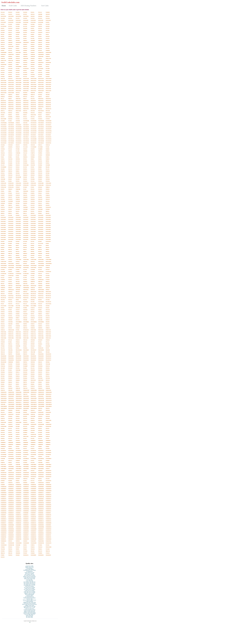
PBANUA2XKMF (26, 84)
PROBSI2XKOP (40, 412)
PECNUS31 (18, 165)
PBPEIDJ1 (17, 112)
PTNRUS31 (48, 462)
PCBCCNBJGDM (48, 126)
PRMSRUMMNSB (19, 406)
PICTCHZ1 (32, 241)
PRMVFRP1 (3, 410)
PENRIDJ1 (17, 171)
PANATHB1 (40, 44)
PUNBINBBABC (18, 484)
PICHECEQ (25, 215)
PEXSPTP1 (2, 189)
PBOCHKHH (3, 112)
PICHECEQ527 (33, 233)
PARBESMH (25, 54)
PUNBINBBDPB (3, 504)
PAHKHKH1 (40, 32)
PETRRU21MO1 (41, 183)
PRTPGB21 (3, 428)
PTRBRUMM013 (18, 466)
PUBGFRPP (18, 478)
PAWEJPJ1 (18, 76)
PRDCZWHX (25, 370)
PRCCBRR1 (3, 368)
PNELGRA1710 (40, 297)
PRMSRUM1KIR (48, 396)
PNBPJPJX (3, 291)
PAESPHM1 (25, 28)
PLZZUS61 (10, 281)
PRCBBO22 (33, 364)
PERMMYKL (40, 177)
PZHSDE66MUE (33, 555)
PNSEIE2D (40, 299)
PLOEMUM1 (3, 279)
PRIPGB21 (47, 384)
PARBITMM (10, 58)
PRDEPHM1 (33, 370)
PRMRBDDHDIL (48, 390)
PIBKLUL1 (25, 213)
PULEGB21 (40, 480)
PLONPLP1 (10, 279)
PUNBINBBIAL (18, 512)
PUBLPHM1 (33, 478)
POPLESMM (40, 319)
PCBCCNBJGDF (26, 126)
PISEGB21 (47, 255)
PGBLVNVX (25, 195)
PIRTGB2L (25, 255)
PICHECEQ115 (40, 219)
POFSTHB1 (33, 311)
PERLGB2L (25, 177)
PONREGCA (33, 317)
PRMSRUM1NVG (26, 398)
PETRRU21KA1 (11, 183)
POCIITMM (25, 307)
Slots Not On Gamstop (29, 573)
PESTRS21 (17, 181)
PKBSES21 (18, 263)
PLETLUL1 (47, 273)
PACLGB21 (10, 24)
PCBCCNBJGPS (48, 128)
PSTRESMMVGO (41, 458)
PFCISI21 (24, 189)
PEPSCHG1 (40, 173)
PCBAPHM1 (18, 120)
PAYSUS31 (40, 76)
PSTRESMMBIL (18, 458)
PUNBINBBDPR (18, 504)
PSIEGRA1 (10, 446)
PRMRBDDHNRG (11, 394)
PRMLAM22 (10, 390)
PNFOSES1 (10, 299)
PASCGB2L (18, 68)
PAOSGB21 (33, 48)
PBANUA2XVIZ (25, 90)
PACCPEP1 (18, 18)
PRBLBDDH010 (3, 358)
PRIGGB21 (2, 384)
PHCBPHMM (10, 201)
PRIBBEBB (18, 380)
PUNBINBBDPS (26, 504)
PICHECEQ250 (48, 221)
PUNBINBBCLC (3, 496)
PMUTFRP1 (48, 283)
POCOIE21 (47, 307)
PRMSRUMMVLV (26, 408)
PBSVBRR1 (10, 116)
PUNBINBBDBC (41, 498)
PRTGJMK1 (18, 426)
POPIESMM (25, 319)
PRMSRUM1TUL (3, 402)
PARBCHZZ (10, 52)
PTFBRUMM (40, 462)
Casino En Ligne (29, 595)
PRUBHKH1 (25, 428)
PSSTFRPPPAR (25, 454)
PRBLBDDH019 (18, 360)
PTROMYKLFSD (18, 470)
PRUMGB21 (3, 430)
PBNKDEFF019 (48, 100)
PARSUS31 (48, 64)
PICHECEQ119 (18, 221)
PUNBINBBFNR (48, 506)
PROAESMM (18, 412)
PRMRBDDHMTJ (4, 394)
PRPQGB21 (10, 420)
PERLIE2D (32, 177)
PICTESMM (3, 243)
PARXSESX (40, 66)
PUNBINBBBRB (18, 492)
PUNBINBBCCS (26, 494)
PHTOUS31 (33, 209)
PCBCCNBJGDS (11, 128)
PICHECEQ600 (10, 239)
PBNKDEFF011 (40, 98)
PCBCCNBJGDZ (33, 128)
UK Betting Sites (29, 571)
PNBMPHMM (18, 287)
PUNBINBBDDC (26, 500)
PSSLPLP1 (25, 448)
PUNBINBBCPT (11, 498)
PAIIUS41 (47, 34)
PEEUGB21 (3, 169)
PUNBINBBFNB (41, 506)
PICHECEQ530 (3, 235)
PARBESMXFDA (41, 54)
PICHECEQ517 (10, 231)
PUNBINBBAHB (26, 484)
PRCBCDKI (40, 364)
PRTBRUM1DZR (26, 424)
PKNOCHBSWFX (41, 265)
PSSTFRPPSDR (3, 456)
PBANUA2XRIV (33, 88)
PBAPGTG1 (18, 92)
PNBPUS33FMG (41, 291)
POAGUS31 (3, 301)
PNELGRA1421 (3, 297)
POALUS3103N (33, 303)
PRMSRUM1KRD (4, 398)
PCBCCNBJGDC (11, 126)
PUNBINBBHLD (48, 510)
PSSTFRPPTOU (18, 456)
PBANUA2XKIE (18, 84)
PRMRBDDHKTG (41, 392)
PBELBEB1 (48, 94)
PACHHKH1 (48, 18)
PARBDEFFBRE (48, 52)
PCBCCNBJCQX (48, 122)
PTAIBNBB (47, 460)
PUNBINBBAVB (26, 486)
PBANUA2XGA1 (26, 80)
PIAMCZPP (25, 211)
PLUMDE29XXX (41, 279)
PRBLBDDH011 (11, 358)
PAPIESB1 (2, 50)
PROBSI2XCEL (33, 412)
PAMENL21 (25, 40)
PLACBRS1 (3, 269)
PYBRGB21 (33, 553)
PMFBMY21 (48, 281)
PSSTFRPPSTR (10, 456)
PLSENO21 (25, 279)
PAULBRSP (25, 74)
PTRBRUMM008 (41, 464)
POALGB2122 (25, 301)
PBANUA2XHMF (18, 82)
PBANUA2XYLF (33, 90)
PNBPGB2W (18, 289)
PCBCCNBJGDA (4, 126)
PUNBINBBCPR (48, 496)
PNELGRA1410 (48, 295)
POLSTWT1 (25, 315)
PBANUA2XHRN (26, 82)
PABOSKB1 (40, 16)
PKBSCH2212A (41, 261)
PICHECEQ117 (3, 221)
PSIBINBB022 (40, 444)
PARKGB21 (25, 64)
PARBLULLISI (10, 60)
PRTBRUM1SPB (48, 424)
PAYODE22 (32, 76)
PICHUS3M (10, 241)
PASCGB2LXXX (26, 68)
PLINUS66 (10, 277)
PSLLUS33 (32, 446)
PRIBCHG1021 (33, 380)
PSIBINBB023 (48, 444)
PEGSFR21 (18, 169)
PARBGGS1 (18, 56)
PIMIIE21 (17, 249)
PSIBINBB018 (10, 444)
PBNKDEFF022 (18, 102)
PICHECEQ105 (18, 217)
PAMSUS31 (40, 42)
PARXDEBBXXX (18, 66)
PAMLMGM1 (33, 40)
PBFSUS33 (25, 96)
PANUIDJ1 (17, 48)
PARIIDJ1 (17, 64)
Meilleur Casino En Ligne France (29, 576)
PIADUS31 (10, 211)
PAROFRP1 (33, 64)
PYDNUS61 (48, 553)
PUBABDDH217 (33, 476)
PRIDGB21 (40, 382)
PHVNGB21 (48, 209)
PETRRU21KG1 (18, 183)
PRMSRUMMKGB (49, 404)
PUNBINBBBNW (48, 490)
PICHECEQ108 (40, 217)
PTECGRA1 (33, 462)
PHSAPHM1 (18, 207)
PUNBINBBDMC (11, 502)
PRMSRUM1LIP (11, 398)
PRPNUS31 (3, 420)
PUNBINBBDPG (11, 504)
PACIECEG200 (25, 20)
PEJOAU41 (33, 169)
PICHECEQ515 (48, 229)
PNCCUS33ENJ (26, 293)
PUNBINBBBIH (10, 490)
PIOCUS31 (17, 251)
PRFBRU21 (18, 376)
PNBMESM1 (40, 285)
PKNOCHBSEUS (26, 265)
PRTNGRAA (40, 426)
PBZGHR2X (10, 118)
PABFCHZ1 (33, 14)
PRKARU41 (48, 386)
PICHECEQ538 (10, 237)
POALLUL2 (18, 303)
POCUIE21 (10, 309)
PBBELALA (48, 92)
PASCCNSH (10, 68)
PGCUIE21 (40, 195)
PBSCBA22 (33, 112)
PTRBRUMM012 (11, 466)
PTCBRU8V (25, 462)
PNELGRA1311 (33, 295)
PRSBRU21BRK (48, 420)
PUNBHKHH (48, 482)
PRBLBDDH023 (48, 360)
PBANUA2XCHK (26, 78)
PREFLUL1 (47, 372)
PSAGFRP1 (40, 434)
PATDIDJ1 (32, 72)
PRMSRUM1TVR (11, 402)
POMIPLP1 (17, 317)
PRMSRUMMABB (11, 404)
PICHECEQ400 (25, 225)
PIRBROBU (33, 253)
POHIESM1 (17, 313)
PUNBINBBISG (48, 512)
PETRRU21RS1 (25, 185)
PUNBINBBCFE (33, 494)
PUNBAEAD (10, 482)
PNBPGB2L (3, 289)
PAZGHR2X (48, 76)
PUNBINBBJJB (40, 514)
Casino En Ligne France (29, 608)
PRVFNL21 (10, 432)
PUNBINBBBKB (18, 490)
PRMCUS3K (25, 388)
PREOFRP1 (40, 374)
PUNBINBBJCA (18, 514)
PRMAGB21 (10, 388)
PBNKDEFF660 (33, 106)
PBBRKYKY (33, 94)
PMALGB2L (18, 281)
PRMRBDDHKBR (26, 392)
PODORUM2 (25, 309)
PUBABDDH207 (41, 474)
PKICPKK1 (25, 263)
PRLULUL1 (3, 388)
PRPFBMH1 (48, 418)
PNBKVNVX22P (33, 285)
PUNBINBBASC (11, 486)
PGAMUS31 (18, 195)
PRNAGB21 (18, 410)
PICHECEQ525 (18, 233)
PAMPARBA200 (26, 42)
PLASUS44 (25, 269)
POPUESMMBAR (19, 321)
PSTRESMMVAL (33, 458)
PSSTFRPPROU (41, 454)
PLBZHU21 (10, 271)
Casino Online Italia (29, 580)
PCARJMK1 (3, 120)
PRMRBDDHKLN (33, 392)
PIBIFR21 (17, 213)
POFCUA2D (48, 309)
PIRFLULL (10, 255)
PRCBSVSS (48, 366)
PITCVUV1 (25, 257)
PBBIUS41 (17, 94)
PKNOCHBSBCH (41, 263)
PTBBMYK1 (3, 462)
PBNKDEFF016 (25, 100)
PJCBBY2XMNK (48, 259)
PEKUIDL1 (40, 169)
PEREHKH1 (40, 175)
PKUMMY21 (48, 267)
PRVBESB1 (40, 430)
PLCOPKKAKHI (18, 273)
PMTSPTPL (32, 283)
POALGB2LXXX (48, 301)
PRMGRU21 (40, 388)
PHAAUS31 (33, 197)
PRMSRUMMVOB (34, 408)
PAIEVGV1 (25, 34)
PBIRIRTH (10, 98)
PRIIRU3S (17, 384)
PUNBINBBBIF (3, 490)
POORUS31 (48, 317)
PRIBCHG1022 (40, 380)
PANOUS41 (10, 48)
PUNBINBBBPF (11, 492)
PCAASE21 (18, 118)
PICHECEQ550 (40, 237)
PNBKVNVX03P (18, 285)
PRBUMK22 (3, 364)
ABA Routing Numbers (28, 6)
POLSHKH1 (18, 315)
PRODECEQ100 (41, 414)
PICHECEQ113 (25, 219)
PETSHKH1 (25, 187)
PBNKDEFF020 (3, 102)
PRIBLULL (17, 382)
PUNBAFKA (18, 482)
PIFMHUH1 (2, 247)
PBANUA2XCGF (18, 78)
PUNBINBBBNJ (33, 490)
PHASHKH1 (10, 199)
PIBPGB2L (40, 213)
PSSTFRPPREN (33, 454)
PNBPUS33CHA (33, 291)
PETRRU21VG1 (48, 185)
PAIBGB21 (10, 34)
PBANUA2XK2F (41, 82)
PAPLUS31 (10, 50)
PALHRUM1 (18, 38)
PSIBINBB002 (33, 440)
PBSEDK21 (40, 112)
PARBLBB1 (33, 58)
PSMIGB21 (40, 446)
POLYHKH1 (48, 315)
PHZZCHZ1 (3, 211)
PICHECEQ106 (25, 217)
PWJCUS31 (40, 551)
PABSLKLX (48, 16)
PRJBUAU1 (33, 386)
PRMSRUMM (3, 404)
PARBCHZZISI (18, 52)
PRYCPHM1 (3, 434)
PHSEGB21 (40, 207)
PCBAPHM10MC (33, 120)
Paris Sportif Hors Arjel (29, 596)
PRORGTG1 (3, 418)
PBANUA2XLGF (3, 86)
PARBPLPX (40, 60)
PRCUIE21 (10, 370)
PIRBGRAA (25, 253)
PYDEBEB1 (40, 553)
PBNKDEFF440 (3, 106)
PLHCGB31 (48, 275)
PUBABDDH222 (3, 478)
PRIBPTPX (25, 382)
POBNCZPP (10, 307)
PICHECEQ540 (25, 237)
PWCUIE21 (32, 551)
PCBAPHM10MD (41, 120)
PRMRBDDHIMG (18, 392)
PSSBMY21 (10, 448)
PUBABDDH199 (33, 472)
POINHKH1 (40, 313)
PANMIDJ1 (47, 46)
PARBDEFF (33, 52)
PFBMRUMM (18, 189)
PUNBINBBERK (33, 506)
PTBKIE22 (10, 462)
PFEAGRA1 (40, 189)
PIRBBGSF (2, 253)
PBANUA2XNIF (48, 86)
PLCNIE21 (25, 271)
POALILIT (2, 303)
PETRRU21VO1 (11, 187)
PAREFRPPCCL (41, 62)
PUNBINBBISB (40, 512)
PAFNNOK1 (33, 30)
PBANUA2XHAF (11, 82)
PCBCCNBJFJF (18, 124)
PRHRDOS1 (3, 380)
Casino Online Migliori (29, 569)
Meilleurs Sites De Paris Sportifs (29, 597)
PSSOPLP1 (32, 448)
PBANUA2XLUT (11, 86)
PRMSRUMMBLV (26, 404)
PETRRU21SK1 (33, 185)
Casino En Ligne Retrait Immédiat (29, 612)
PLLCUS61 (32, 277)
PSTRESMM (3, 458)
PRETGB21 (3, 376)
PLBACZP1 (48, 269)
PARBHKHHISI (40, 56)
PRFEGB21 (25, 376)
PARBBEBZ (48, 50)
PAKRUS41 (3, 38)
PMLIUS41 (2, 283)
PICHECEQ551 (48, 237)
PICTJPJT (25, 243)
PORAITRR (47, 321)
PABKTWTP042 (25, 16)
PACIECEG (2, 20)
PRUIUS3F (47, 428)
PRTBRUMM (10, 426)
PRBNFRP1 (18, 362)
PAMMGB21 (40, 40)
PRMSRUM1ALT (33, 394)
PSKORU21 (25, 446)
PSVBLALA (10, 460)
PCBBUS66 (18, 122)
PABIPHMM (40, 14)
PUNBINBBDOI (48, 502)
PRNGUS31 (33, 410)
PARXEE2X (25, 66)
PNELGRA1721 (48, 297)
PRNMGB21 (10, 412)
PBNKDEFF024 (33, 102)
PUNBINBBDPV (33, 504)
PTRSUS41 (32, 470)
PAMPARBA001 (18, 42)
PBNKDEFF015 (18, 100)
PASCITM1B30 (40, 68)
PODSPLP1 (33, 309)
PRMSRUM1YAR (48, 402)
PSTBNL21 (32, 456)
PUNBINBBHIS (40, 510)
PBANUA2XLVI (18, 86)
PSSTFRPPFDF (10, 452)
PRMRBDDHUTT (18, 394)
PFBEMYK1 (10, 189)
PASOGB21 (48, 70)
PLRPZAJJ (17, 279)
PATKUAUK (40, 72)
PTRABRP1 (10, 464)
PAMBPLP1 (10, 40)
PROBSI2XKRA (48, 412)
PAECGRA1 (10, 28)
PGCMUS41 (33, 195)
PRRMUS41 (33, 420)
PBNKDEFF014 (10, 100)
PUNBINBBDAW (26, 498)
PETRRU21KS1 (33, 183)
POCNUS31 (40, 307)
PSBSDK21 (3, 438)
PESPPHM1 (48, 179)
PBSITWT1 (17, 114)
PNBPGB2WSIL (25, 289)
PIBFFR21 (10, 213)
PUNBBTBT (25, 482)
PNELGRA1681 (33, 297)
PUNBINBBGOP (41, 508)
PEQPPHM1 (3, 175)
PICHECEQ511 (18, 229)
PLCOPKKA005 (3, 273)
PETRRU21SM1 (41, 185)
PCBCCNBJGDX (26, 128)
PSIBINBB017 (3, 444)
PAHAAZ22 (33, 32)
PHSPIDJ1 (10, 209)
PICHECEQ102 (48, 215)
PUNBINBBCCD (11, 494)
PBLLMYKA (33, 98)
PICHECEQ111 (10, 219)
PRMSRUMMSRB (4, 408)
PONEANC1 (25, 317)
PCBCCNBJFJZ (48, 124)
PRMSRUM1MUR (19, 398)
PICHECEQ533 (25, 235)
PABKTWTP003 (3, 16)
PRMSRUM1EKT (11, 396)
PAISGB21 (32, 36)
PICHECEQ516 (3, 231)
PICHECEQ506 (33, 227)
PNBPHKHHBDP (41, 289)
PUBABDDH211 (3, 476)
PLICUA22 (2, 277)
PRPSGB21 (18, 420)
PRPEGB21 (40, 418)
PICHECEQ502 (3, 227)
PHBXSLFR (48, 199)
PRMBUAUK (18, 388)
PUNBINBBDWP (26, 506)
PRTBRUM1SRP (3, 426)
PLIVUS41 (17, 277)
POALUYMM (18, 305)
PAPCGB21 (48, 48)
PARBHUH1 (48, 56)
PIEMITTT (17, 245)
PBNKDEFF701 (48, 106)
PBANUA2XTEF (11, 90)
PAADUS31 (10, 12)
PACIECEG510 (10, 22)
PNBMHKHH (3, 287)
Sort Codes (45, 6)
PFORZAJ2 (3, 193)
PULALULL (32, 480)
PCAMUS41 (40, 118)
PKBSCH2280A (3, 263)
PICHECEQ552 (3, 239)
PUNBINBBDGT (33, 500)
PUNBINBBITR (3, 514)
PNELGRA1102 (33, 293)
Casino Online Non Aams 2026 (29, 606)
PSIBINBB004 (48, 440)
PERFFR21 (47, 175)
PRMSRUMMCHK (34, 404)
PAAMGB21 (48, 12)
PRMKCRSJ (3, 390)
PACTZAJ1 (10, 26)
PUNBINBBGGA (11, 508)
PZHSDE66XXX (48, 555)
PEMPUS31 (10, 171)
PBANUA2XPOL (26, 88)
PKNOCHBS (33, 263)
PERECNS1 (33, 175)
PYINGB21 (2, 555)
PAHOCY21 (48, 32)
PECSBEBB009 (3, 167)
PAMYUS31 (3, 44)
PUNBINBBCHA (41, 494)
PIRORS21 (17, 255)
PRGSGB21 (25, 378)
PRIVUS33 (25, 386)
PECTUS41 (25, 167)
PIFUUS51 (17, 247)
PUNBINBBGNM (33, 508)
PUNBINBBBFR (33, 488)
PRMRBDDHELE (3, 392)
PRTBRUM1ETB (33, 424)
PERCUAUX (18, 175)
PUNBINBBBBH (41, 486)
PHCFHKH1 (25, 201)
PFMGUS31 (40, 191)
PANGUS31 (25, 46)
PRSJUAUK (40, 422)
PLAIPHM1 (17, 269)
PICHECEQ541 (33, 237)
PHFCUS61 (40, 201)
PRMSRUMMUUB (11, 408)
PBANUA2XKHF (11, 84)
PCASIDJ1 (10, 120)
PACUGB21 (18, 26)
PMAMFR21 (25, 281)
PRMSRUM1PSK (3, 400)
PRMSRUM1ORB (33, 398)
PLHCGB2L (40, 275)
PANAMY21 (25, 44)
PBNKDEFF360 (33, 104)
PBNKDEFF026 (48, 102)
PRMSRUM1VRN (41, 402)
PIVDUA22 (32, 257)
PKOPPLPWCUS (3, 267)
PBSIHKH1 (10, 114)
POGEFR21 (3, 313)
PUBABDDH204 (18, 474)
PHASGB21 (3, 199)
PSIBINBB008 (25, 442)
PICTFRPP (10, 243)
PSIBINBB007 (18, 442)
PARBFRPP (48, 54)
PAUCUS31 (18, 74)
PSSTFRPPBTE (18, 450)
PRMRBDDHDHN (41, 390)
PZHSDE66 (18, 555)
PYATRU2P (25, 553)
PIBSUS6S (47, 213)
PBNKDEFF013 (3, 100)
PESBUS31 (25, 179)
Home (4, 6)
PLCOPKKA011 (11, 273)
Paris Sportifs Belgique (29, 594)
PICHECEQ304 (33, 223)
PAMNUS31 (48, 40)
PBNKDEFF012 (48, 98)
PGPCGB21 (18, 197)
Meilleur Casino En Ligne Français (29, 600)
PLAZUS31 (40, 269)
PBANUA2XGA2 (33, 80)
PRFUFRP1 (3, 378)
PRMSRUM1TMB (41, 400)
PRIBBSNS (25, 380)
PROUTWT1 (18, 418)
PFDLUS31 (32, 189)
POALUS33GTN (3, 305)
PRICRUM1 (33, 382)
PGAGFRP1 (10, 195)
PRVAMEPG (25, 430)
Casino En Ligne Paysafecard (29, 610)
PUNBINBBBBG (33, 486)
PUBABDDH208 (48, 474)
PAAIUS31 (32, 12)
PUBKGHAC (25, 478)
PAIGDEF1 (32, 34)
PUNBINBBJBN (11, 514)
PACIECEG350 (40, 20)
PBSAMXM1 (25, 112)
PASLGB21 (32, 70)
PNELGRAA (3, 299)
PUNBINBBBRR (26, 492)
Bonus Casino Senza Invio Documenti (29, 604)
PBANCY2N (3, 78)
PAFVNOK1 (3, 32)
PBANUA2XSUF (3, 90)
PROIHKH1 (18, 416)
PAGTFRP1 (25, 32)
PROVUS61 (25, 418)
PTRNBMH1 (3, 470)
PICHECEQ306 (48, 223)
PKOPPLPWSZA (33, 267)
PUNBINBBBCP (3, 488)
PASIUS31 (25, 70)
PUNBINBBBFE (26, 488)
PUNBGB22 (33, 482)
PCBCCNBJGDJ (41, 126)
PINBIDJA (47, 249)
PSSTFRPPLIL (25, 452)
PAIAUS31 (2, 34)
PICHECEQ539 (18, 237)
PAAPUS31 (3, 14)
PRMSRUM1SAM (19, 400)
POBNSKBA (18, 307)
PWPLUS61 (10, 553)
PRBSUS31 (40, 362)
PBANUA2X (10, 78)
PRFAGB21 (10, 376)
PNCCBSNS (10, 293)
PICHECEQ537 (3, 237)
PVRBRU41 (10, 551)
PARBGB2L (3, 56)
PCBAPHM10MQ (3, 122)
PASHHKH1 (18, 70)
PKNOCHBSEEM (4, 265)
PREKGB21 (10, 374)
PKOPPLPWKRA (11, 267)
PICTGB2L (17, 243)
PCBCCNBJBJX (41, 122)
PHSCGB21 (33, 207)
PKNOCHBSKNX (33, 265)
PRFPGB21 (33, 376)
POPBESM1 (10, 319)
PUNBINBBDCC (3, 500)
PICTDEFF (40, 241)
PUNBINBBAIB (33, 484)
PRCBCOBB (48, 364)
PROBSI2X (25, 412)
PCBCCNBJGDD (18, 126)
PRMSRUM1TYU (18, 402)
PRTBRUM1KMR (41, 424)
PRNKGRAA (48, 410)
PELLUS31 (47, 169)
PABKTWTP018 (18, 16)
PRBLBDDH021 (33, 360)
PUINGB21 (17, 480)
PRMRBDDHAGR (26, 390)
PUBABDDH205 (26, 474)
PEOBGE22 (48, 171)
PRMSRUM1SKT (26, 400)
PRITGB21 (10, 386)
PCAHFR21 (33, 118)
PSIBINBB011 (48, 442)
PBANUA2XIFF (33, 82)
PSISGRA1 (17, 446)
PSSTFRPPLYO (40, 452)
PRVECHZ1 (3, 432)
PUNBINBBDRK (48, 504)
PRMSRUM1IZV (40, 396)
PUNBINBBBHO (48, 488)
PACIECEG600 (18, 22)
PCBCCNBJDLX (3, 124)
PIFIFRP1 (47, 245)
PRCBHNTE (10, 366)
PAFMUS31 (25, 30)
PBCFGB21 (40, 94)
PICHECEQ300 (18, 223)
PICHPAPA (2, 241)
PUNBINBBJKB (48, 514)
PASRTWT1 (10, 72)
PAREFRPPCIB (48, 62)
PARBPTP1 (48, 60)
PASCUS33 (3, 70)
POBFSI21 (2, 307)
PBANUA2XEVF (11, 80)
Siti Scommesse (29, 568)
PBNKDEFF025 (40, 102)
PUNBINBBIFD (33, 512)
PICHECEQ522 (48, 231)
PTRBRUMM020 (3, 468)
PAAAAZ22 (3, 12)
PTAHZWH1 (40, 460)
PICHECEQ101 (40, 215)
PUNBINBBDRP (3, 506)
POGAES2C (48, 311)
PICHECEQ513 (33, 229)
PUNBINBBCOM (41, 496)
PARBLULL (40, 58)
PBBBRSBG (33, 92)
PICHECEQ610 (25, 239)
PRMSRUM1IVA (33, 396)
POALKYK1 (10, 303)
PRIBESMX (3, 382)
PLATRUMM (33, 269)
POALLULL (25, 303)
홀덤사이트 (35, 2)
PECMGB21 (10, 165)
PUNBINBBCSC (18, 498)
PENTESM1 (33, 171)
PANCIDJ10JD (10, 46)
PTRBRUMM (18, 464)
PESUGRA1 (25, 181)
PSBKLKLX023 (33, 436)
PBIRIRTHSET (18, 98)
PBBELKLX (3, 94)
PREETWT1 (40, 372)
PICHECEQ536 (48, 235)
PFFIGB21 (2, 191)
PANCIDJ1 (2, 46)
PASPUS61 (3, 72)
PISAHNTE (32, 255)
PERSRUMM (3, 179)
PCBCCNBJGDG (33, 126)
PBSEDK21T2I (48, 112)
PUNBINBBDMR (18, 502)
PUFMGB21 (3, 480)
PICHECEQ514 (40, 229)
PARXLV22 (32, 66)
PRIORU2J (40, 384)
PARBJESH (18, 58)
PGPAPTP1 (10, 197)
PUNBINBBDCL (18, 500)
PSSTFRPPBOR (11, 450)
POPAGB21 (3, 319)
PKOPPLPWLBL (18, 267)
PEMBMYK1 (3, 171)
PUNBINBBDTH (18, 506)
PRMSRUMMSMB (41, 406)
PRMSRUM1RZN (11, 400)
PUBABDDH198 (26, 472)
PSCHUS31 (10, 438)
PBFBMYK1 (3, 96)
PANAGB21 (10, 44)
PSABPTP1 (18, 434)
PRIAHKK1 (10, 380)
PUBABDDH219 (41, 476)
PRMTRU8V (40, 408)
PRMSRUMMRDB (34, 406)
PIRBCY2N (10, 253)
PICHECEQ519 (25, 231)
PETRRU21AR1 (3, 183)
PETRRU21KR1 (26, 183)
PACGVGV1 (40, 18)
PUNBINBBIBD (25, 512)
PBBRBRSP (25, 94)
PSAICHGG (48, 434)
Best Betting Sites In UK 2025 (29, 585)
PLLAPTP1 (25, 277)
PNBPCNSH (48, 287)
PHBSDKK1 (33, 199)
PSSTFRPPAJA (3, 450)
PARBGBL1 (10, 56)
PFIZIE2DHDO (25, 191)
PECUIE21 (32, 167)
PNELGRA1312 (40, 295)
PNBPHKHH (33, 289)
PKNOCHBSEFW (11, 265)
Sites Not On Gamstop (29, 586)
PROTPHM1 (10, 418)
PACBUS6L (10, 18)
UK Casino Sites (29, 579)
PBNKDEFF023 (25, 102)
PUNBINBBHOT (11, 512)
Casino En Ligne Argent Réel (29, 614)
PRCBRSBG (40, 366)
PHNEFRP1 (40, 205)
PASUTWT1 (25, 72)
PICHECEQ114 (33, 219)
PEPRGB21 (33, 173)
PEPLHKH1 (25, 173)
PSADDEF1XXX (33, 434)
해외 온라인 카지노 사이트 (29, 607)
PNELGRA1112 (10, 295)
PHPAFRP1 (48, 205)
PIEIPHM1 (10, 245)
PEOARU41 (40, 171)
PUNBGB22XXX (41, 482)
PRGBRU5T (10, 378)
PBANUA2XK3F (48, 82)
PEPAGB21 (10, 173)
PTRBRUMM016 (41, 466)
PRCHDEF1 (18, 368)
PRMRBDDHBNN (34, 390)
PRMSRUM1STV (33, 400)
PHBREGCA (25, 199)
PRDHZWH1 (40, 370)
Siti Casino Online (29, 616)
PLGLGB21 (32, 275)
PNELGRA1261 (18, 295)
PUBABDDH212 (11, 476)
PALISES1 (25, 38)
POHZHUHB (25, 313)
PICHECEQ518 (18, 231)
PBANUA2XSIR (48, 88)
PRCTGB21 (3, 370)
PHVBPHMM (40, 209)
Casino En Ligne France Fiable (29, 609)
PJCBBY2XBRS (18, 259)
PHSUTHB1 (18, 209)
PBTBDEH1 (18, 116)
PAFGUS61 (10, 30)
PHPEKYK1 (3, 207)
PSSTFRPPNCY (11, 454)
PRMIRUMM (48, 388)
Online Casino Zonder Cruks (29, 578)
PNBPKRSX (10, 291)
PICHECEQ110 (3, 219)
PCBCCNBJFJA (11, 124)
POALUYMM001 (26, 305)
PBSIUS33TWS (33, 114)
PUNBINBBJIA (33, 514)
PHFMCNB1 (3, 203)
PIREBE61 (2, 255)
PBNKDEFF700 (40, 106)
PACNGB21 (25, 24)
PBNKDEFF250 (25, 104)
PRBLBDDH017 (3, 360)
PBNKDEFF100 (3, 104)
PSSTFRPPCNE (48, 450)
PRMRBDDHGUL (11, 392)
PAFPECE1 (40, 30)
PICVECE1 (2, 245)
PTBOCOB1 (18, 462)
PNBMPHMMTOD (26, 287)
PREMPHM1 (25, 374)
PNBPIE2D (47, 289)
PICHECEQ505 (25, 227)
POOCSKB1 (40, 317)
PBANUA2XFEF (18, 80)
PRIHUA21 (10, 384)
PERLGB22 (10, 177)
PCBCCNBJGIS (41, 128)
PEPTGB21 (47, 173)
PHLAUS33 (33, 205)
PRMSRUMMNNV (11, 406)
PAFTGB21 (47, 30)
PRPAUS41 (33, 418)
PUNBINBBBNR (41, 490)
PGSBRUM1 (25, 197)
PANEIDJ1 (17, 46)
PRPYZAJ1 (25, 420)
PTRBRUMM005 (33, 464)
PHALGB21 (40, 197)
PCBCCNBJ (25, 122)
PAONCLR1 (25, 48)
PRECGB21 (25, 372)
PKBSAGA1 (25, 261)
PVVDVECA (18, 551)
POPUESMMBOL (26, 321)
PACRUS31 (40, 24)
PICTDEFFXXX (48, 241)
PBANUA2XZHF (48, 90)
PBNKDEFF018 (40, 100)
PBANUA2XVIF (18, 90)
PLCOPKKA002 (48, 271)
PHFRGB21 (10, 203)
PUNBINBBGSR (3, 510)
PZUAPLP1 (3, 557)
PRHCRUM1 (40, 378)
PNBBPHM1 (3, 285)
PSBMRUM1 (40, 436)
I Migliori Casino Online (29, 605)
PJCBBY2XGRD (33, 259)
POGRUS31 (10, 313)
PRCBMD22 (18, 366)
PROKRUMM (33, 416)
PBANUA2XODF (11, 88)
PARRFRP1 (40, 64)
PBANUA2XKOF (33, 84)
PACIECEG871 (33, 22)
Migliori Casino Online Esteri (29, 611)
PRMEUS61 (33, 388)
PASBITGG (2, 68)
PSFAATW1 (3, 440)
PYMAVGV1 (10, 555)
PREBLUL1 (18, 372)
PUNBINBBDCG (11, 500)
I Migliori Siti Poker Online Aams (29, 602)
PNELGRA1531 (10, 297)
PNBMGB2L (48, 285)
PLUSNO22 (48, 279)
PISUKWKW (18, 257)
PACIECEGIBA (40, 22)
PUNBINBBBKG (26, 490)
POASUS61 (40, 305)
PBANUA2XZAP (41, 90)
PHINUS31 (17, 205)
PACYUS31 (25, 26)
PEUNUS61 (40, 187)
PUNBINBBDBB (33, 498)
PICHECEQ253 (3, 223)
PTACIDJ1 (32, 460)
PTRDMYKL (48, 468)
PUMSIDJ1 (2, 482)
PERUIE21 (10, 179)
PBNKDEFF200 (10, 104)
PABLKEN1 (33, 16)
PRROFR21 (40, 420)
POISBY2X (47, 313)
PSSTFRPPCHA (33, 450)
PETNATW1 (48, 181)
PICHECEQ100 (33, 215)
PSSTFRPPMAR (48, 452)
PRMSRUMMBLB (19, 404)
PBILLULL (2, 98)
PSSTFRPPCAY (25, 450)
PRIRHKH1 (3, 386)
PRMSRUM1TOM (48, 400)
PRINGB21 (32, 384)
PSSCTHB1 (18, 448)
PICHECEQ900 (48, 239)
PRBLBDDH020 (26, 360)
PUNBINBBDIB (40, 500)
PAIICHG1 (40, 34)
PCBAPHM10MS (11, 122)
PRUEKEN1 (33, 428)
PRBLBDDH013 (26, 358)
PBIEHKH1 (47, 96)
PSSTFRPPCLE (40, 450)
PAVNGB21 (3, 76)
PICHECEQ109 (48, 217)
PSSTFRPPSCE (48, 454)
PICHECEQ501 (48, 225)
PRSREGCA (10, 424)
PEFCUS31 (10, 169)
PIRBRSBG (40, 253)
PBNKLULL (3, 110)
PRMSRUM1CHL (48, 394)
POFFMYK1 (3, 311)
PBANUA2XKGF (3, 84)
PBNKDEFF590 (18, 106)
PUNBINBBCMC (18, 496)
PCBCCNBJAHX (33, 122)
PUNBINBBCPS (3, 498)
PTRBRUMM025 (41, 468)
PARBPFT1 (32, 60)
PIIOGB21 (39, 247)
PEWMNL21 (48, 187)
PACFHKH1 (33, 18)
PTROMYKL (10, 470)
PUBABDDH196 (11, 472)
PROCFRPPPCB (26, 414)
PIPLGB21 (40, 251)
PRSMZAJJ (48, 422)
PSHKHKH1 (18, 440)
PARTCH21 (3, 66)
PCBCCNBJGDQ (4, 128)
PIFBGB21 (32, 245)
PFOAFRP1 (48, 191)
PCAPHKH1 (48, 118)
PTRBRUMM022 (18, 468)
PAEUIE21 (32, 28)
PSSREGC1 (40, 448)
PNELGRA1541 (18, 297)
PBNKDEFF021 (10, 102)
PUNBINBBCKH (48, 494)
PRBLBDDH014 (33, 358)
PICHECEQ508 (48, 227)
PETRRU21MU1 (48, 183)
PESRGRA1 (3, 181)
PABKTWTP (48, 14)
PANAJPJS (18, 44)
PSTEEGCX (40, 456)
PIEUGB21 (25, 245)
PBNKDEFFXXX (33, 108)
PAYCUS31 (25, 76)
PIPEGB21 (32, 251)
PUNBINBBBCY (11, 488)
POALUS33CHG (48, 303)
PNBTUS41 (3, 293)
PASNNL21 (40, 70)
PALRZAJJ (40, 38)
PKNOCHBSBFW (48, 263)
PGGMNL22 (48, 195)
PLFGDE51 (2, 275)
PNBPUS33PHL (48, 291)
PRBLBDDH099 (3, 362)
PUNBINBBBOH (3, 492)
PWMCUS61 (48, 551)
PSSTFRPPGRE (18, 452)
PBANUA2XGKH (41, 80)
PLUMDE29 (33, 279)
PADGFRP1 (48, 26)
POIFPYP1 (32, 313)
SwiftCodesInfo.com (10, 2)
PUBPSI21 (40, 478)
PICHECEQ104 (10, 217)
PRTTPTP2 (17, 428)
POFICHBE (10, 311)
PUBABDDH (40, 470)
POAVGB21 (48, 305)
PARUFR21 (10, 66)
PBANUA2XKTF (48, 84)
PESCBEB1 (33, 179)
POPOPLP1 (48, 319)
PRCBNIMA (33, 366)
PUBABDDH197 (18, 472)
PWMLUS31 (3, 553)
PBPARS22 (10, 112)
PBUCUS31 (33, 116)
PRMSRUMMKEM (41, 404)
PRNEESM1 (25, 410)
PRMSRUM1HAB (19, 396)
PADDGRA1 (33, 26)
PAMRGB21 (33, 42)
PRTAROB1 (18, 424)
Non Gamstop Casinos (54, 2)
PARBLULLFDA (48, 58)
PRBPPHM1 (33, 362)
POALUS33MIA (10, 305)
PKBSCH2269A (48, 261)
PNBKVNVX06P (26, 285)
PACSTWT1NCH (3, 26)
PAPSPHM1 (33, 50)
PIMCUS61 (10, 249)
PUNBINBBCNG (26, 496)
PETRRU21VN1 (3, 187)
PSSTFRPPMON (3, 454)
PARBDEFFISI (3, 54)
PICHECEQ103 (3, 217)
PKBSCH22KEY (11, 263)
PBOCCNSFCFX (41, 110)
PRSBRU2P (10, 422)
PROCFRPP (18, 414)
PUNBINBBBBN (48, 486)
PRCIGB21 (25, 368)
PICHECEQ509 (3, 229)
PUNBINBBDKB (3, 502)
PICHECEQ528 (40, 233)
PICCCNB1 (10, 215)
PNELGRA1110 (3, 295)
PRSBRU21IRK (3, 422)
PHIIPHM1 (2, 205)
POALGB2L (33, 301)
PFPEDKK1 (25, 193)
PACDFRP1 (25, 18)
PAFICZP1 (17, 30)
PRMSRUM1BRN (41, 394)
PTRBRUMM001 (26, 464)
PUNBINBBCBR (3, 494)
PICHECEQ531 (10, 235)
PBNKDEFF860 (10, 108)
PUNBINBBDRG (41, 504)
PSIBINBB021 (33, 444)
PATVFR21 (10, 74)
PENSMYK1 (25, 171)
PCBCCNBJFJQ (33, 124)
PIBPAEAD (32, 213)
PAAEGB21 (18, 12)
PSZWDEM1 (18, 460)
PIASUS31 (32, 211)
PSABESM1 (10, 434)
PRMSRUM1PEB (41, 398)
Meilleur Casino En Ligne (29, 593)
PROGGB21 (10, 416)
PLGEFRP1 (25, 275)
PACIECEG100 (10, 20)
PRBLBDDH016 (48, 358)
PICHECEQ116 (48, 219)
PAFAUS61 (40, 28)
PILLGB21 (2, 249)
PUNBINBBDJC (48, 500)
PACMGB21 (18, 24)
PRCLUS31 (33, 368)
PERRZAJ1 (48, 177)
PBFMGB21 (10, 96)
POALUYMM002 (33, 305)
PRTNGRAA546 (48, 426)
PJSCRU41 (18, 261)
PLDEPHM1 (33, 273)
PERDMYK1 (25, 175)
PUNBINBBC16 (40, 492)
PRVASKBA (33, 430)
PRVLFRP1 (18, 432)
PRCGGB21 (10, 368)
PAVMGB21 (48, 74)
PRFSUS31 (47, 376)
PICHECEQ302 (25, 223)
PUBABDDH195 (3, 472)
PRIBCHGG (48, 380)
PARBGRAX (25, 56)
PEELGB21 (47, 167)
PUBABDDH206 (33, 474)
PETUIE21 (32, 187)
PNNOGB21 (33, 299)
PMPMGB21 (18, 283)
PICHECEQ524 (10, 233)
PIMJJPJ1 (25, 249)
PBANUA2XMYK (41, 86)
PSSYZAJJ (25, 456)
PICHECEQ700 (33, 239)
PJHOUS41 (10, 261)
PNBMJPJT (10, 287)
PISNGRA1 (2, 257)
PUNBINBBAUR (18, 486)
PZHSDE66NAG (41, 555)
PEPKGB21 (18, 173)
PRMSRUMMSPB (49, 406)
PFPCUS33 (18, 193)
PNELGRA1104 (48, 293)
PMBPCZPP (40, 281)
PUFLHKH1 (48, 478)
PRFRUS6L (40, 376)
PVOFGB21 (3, 551)
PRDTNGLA (10, 372)
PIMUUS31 (40, 249)
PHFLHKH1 (48, 201)
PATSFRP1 (2, 74)
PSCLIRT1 (25, 438)
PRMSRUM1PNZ (48, 398)
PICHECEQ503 (10, 227)
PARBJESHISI (25, 58)
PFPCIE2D (10, 193)
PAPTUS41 (40, 50)
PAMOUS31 (3, 42)
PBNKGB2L (40, 108)
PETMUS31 (40, 181)
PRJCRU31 (40, 386)
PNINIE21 (17, 299)
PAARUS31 (10, 14)
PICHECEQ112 (18, 219)
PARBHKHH (33, 56)
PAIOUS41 (17, 36)
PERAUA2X (10, 175)
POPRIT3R (2, 321)
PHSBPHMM (25, 207)
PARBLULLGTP (3, 60)
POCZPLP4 (18, 309)
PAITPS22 (40, 36)
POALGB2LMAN (41, 301)
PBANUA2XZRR (11, 92)
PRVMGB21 (25, 432)
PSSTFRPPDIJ (3, 452)
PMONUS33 (10, 283)
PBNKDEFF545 (10, 106)
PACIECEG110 (18, 20)
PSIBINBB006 (10, 442)
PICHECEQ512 (25, 229)
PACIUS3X (2, 24)
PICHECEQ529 (48, 233)
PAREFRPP (33, 62)
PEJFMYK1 (25, 169)
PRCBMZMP (25, 366)
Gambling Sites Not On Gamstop (52, 3)
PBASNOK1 (25, 92)
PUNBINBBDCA (48, 498)
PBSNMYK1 (48, 114)
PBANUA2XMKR (26, 86)
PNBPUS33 (25, 291)
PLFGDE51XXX (10, 275)
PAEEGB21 (18, 28)
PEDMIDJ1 (40, 167)
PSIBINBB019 (18, 444)
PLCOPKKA (33, 271)
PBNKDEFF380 (48, 104)
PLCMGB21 (18, 271)
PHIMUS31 (10, 205)
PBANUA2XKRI (41, 84)
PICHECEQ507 (40, 227)
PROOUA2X (40, 416)
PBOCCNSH (48, 110)
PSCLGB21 (18, 438)
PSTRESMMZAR (48, 458)
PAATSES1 (25, 14)
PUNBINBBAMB (41, 484)
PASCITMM (47, 68)
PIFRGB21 (10, 247)
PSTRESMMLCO (26, 458)
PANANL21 (33, 44)
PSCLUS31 (40, 438)
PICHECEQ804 (40, 239)
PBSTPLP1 (2, 116)
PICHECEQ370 (18, 225)
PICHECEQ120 (25, 221)
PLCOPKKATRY (26, 273)
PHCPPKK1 (33, 201)
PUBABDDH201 (48, 472)
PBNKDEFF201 (18, 104)
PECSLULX (10, 167)
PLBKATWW (3, 271)
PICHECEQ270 (10, 223)
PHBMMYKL (18, 199)
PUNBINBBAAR (11, 484)
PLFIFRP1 (17, 275)
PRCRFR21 (48, 368)
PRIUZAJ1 (17, 386)
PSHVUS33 (25, 440)
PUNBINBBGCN (3, 508)
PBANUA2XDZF (3, 80)
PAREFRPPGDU (3, 64)
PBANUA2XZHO (3, 92)
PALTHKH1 (3, 40)
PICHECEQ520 (33, 231)
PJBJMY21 (3, 259)
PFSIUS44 (40, 193)
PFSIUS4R (2, 195)
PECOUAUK (33, 165)
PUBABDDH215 (18, 476)
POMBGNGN (10, 317)
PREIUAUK (3, 374)
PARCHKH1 (25, 62)
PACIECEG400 (48, 20)
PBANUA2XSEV (41, 88)
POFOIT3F (25, 311)
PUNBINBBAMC (48, 484)
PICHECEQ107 (33, 217)
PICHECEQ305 (40, 223)
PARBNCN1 (18, 60)
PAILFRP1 (2, 36)
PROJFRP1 (25, 416)
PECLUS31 (3, 165)
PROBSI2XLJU (3, 414)
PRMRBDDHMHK (49, 392)
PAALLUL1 (40, 12)
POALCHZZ (10, 301)
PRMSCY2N (25, 394)
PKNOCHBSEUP (18, 265)
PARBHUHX (3, 58)
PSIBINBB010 (40, 442)
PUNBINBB (3, 484)
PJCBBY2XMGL (41, 259)
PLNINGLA (40, 277)
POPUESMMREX (41, 321)
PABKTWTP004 (11, 16)
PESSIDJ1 (10, 181)
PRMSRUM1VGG (33, 402)
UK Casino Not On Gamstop (29, 575)
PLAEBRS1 (10, 269)
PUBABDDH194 (48, 470)
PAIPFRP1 (25, 36)
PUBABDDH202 (3, 474)
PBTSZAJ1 (25, 116)
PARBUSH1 (18, 62)
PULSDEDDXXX (48, 480)
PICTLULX (32, 243)
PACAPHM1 (3, 18)
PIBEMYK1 (2, 213)
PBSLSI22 (40, 114)
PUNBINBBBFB (18, 488)
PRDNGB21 (3, 372)
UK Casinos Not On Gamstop (29, 584)
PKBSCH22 (33, 261)
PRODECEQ (33, 414)
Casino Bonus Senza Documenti (29, 603)
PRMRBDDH (18, 390)
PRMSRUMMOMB (26, 406)
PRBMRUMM (10, 362)
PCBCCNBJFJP (26, 124)
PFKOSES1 (33, 191)
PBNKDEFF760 (3, 108)
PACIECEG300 (33, 20)
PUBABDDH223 (11, 478)
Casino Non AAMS (29, 565)
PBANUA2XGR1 (48, 80)
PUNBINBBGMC (18, 508)
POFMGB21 (18, 311)
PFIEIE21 (9, 191)
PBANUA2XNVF (3, 88)
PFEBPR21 (47, 189)
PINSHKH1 (2, 251)
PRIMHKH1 (25, 384)
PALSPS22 (47, 38)
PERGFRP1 (3, 177)
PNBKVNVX (10, 285)
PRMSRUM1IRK (26, 396)
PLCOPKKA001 (41, 271)
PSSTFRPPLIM (33, 452)
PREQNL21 (48, 374)
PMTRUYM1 (25, 283)
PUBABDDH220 (48, 476)
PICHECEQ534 (33, 235)
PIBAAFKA (40, 211)
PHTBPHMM (25, 209)
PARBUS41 (3, 62)
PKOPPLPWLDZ (26, 267)
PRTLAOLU (25, 426)
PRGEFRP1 (18, 378)
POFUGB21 (40, 311)
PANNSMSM (3, 48)
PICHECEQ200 (40, 221)
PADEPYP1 (40, 26)
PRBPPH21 (25, 362)
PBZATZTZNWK (3, 118)
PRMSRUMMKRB (4, 406)
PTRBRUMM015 (33, 466)
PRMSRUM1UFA (26, 402)
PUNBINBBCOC (33, 496)
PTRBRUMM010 (48, 464)
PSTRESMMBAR (11, 458)
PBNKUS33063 (18, 110)
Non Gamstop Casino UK (29, 574)
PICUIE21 (47, 243)
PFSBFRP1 (32, 193)
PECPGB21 (40, 165)
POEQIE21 (40, 309)
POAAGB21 (48, 299)
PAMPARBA (10, 42)
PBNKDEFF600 (25, 106)
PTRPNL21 (25, 470)
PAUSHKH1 (33, 74)
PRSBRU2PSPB (18, 422)
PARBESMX (33, 54)
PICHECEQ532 (18, 235)
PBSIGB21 (2, 114)
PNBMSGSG (33, 287)
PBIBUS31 (40, 96)
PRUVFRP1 (18, 430)
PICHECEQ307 (3, 225)
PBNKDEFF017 (33, 100)
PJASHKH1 (48, 257)
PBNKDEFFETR (26, 108)
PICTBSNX (17, 241)
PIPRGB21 (47, 251)
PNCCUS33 (18, 293)
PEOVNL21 (3, 173)
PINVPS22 (10, 251)
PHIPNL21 (25, 205)
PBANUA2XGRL (3, 82)
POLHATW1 (3, 315)
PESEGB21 (40, 179)
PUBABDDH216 (26, 476)
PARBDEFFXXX (11, 54)
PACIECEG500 (3, 22)
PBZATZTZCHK (48, 116)
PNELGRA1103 (40, 293)
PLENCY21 (40, 273)
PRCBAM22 (18, 364)
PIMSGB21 (32, 249)
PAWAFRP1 (10, 76)
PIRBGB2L (17, 253)
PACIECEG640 (25, 22)
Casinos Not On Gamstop (26, 2)
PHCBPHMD (3, 201)
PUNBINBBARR (3, 486)
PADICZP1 (2, 28)
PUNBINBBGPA (48, 508)
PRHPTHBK (48, 378)
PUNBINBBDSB (11, 506)
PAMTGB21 (48, 42)
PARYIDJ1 (47, 66)
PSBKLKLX (18, 436)
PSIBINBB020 (25, 444)
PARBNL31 (25, 60)
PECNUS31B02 (25, 165)
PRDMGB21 (48, 370)
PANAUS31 (48, 44)
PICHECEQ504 (18, 227)
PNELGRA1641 (25, 297)
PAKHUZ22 (48, 36)
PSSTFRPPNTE (18, 454)
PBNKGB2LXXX (48, 108)
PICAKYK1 (2, 215)
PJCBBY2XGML (26, 259)
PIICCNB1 (32, 247)
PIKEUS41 (47, 247)
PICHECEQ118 (10, 221)
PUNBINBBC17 (48, 492)
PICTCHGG (25, 241)
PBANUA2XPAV (18, 88)
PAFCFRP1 (47, 28)
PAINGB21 (10, 36)
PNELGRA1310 (25, 295)
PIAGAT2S (17, 211)
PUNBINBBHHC (33, 510)
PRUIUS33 (40, 428)
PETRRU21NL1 (3, 185)
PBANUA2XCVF (41, 78)
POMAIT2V (2, 317)
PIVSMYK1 (40, 257)
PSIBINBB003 (40, 440)
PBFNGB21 (18, 96)
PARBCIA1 (25, 52)
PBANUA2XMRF (33, 86)
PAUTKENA (40, 74)
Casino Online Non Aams (29, 572)
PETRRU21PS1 (18, 185)
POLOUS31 (10, 315)
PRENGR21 (33, 374)
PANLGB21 (40, 46)
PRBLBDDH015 (41, 358)
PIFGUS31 (40, 245)
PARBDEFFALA (41, 52)
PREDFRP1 (33, 372)
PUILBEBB (10, 480)
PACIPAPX (47, 22)
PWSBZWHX (18, 553)
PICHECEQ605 (18, 239)
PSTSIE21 (2, 460)
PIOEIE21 (24, 251)
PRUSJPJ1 (10, 430)
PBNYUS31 (25, 110)
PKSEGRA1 (40, 267)
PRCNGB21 (40, 368)
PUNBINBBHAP (18, 510)
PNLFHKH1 (25, 299)
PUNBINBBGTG (11, 510)
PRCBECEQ (3, 366)
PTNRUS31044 (3, 464)
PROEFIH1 (2, 416)
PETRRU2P (18, 187)
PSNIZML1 (47, 446)
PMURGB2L (40, 283)
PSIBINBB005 (3, 442)
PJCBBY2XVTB (3, 261)
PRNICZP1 (40, 410)
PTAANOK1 (25, 460)
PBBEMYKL (10, 94)
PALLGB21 (32, 38)
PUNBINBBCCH (18, 494)
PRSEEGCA (25, 422)
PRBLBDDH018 (11, 360)
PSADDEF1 (25, 434)
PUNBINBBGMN (26, 508)
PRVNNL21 (33, 432)
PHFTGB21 (18, 203)
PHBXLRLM (40, 199)
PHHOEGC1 (33, 203)
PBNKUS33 (10, 110)
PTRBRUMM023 (26, 468)
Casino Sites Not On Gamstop (29, 577)
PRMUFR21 (48, 408)
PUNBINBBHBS (26, 510)
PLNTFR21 (47, 277)
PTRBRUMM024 (33, 468)
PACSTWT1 (48, 24)
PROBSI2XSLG (10, 414)
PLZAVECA (3, 281)
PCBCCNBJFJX (41, 124)
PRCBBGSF (25, 364)
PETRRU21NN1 (11, 185)
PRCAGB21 (10, 364)
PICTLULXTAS (40, 243)
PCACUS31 (25, 118)
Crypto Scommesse (29, 601)
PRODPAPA (48, 414)
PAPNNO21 (18, 50)
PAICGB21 (17, 34)
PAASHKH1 (18, 14)
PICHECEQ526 (25, 233)
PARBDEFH (18, 54)
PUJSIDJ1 (25, 480)
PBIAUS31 (32, 96)
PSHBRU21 (10, 440)
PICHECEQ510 (10, 229)
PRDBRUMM (18, 370)
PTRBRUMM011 (3, 466)
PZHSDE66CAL (25, 555)
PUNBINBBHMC (3, 512)
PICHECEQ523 (3, 233)
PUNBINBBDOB (41, 502)
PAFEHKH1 (3, 30)
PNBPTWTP (18, 291)
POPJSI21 (32, 319)
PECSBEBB (48, 165)
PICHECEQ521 (40, 231)
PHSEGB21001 (48, 207)
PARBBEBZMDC (3, 52)
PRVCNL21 (48, 430)
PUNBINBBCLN (11, 496)
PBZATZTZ (40, 116)
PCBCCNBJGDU (18, 128)
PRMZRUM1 (10, 410)
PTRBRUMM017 (48, 466)
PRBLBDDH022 (41, 360)
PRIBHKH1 (10, 382)
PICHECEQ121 (33, 221)
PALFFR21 (10, 38)
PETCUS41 (32, 181)
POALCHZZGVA (18, 301)
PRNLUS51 (3, 412)
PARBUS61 (10, 62)
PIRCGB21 (47, 253)
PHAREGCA (48, 197)
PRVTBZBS (40, 432)
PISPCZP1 (10, 257)
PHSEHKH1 (3, 209)
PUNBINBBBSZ (33, 492)
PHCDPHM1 (18, 201)
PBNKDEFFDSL (18, 108)
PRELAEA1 (18, 374)
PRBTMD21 (48, 362)
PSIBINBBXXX (3, 446)
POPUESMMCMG (34, 321)
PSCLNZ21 (32, 438)
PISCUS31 (40, 255)
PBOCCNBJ (33, 110)
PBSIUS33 (25, 114)
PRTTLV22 (10, 428)
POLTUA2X (32, 315)
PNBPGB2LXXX (11, 289)
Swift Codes (13, 6)
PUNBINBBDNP (26, 502)
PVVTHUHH (25, 551)
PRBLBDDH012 (18, 358)
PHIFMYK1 (47, 203)
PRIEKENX (47, 382)
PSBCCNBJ (10, 436)
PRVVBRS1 (48, 432)
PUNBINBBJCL (25, 514)
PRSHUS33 (33, 422)
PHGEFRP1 (25, 203)
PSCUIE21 (47, 438)
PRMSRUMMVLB (19, 408)
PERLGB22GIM (18, 177)
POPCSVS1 (18, 319)
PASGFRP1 (10, 70)
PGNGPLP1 (3, 197)
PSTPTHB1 (47, 456)
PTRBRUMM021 (11, 468)
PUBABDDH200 (41, 472)
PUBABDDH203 (11, 474)
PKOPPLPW (48, 265)
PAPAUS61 (40, 48)
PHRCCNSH (10, 207)
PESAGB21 (18, 179)
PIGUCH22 (25, 247)
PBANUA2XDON (48, 78)
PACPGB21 (33, 24)
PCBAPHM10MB (26, 120)
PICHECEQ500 (40, 225)
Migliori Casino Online (29, 567)
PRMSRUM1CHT (3, 396)
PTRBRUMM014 (26, 466)
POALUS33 (40, 303)
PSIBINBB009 (33, 442)
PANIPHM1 (32, 46)
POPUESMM (10, 321)
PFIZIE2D (17, 191)
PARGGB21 (10, 64)
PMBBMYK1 (33, 281)
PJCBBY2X (10, 259)
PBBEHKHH (40, 92)
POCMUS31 (33, 307)
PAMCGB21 (18, 40)
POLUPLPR (40, 315)
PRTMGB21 (33, 426)
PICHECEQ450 (33, 225)
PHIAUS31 (40, 203)
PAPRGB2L (25, 50)
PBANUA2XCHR (33, 78)
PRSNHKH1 (3, 424)
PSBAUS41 (3, 436)
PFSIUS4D (47, 193)
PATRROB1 (48, 72)
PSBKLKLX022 (25, 436)
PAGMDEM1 (18, 32)
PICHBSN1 (17, 215)
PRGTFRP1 (33, 378)
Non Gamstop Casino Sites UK (29, 581)
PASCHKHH (33, 68)
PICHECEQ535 (40, 235)
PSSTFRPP (47, 448)
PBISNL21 (25, 98)
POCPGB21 (3, 309)
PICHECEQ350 (10, 225)
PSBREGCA (48, 436)
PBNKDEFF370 (40, 104)
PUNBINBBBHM (41, 488)
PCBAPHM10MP (48, 120)
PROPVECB (48, 416)
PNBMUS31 (40, 287)
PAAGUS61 (25, 12)
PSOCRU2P (3, 448)
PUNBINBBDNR (33, 502)
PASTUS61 (17, 72)
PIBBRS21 (47, 211)
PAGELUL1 (10, 32)
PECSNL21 (18, 167)
